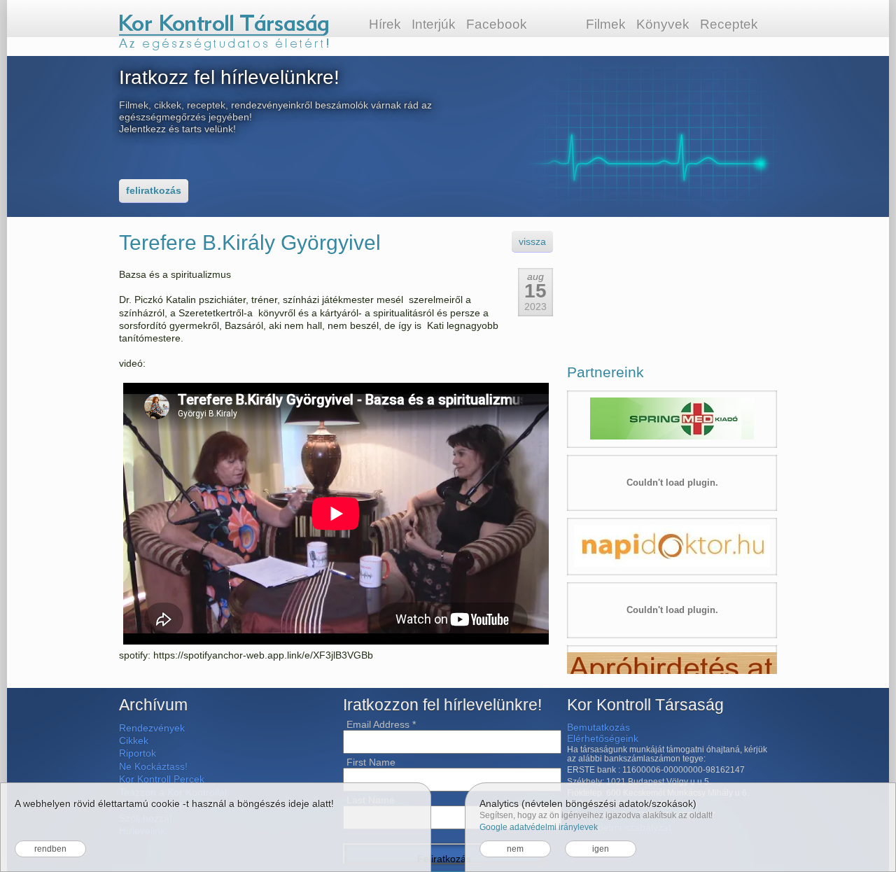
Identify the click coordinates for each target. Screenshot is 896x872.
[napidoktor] (672, 546)
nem (515, 849)
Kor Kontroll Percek (161, 779)
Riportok (137, 753)
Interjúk (434, 24)
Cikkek (133, 740)
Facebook (496, 24)
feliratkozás (153, 190)
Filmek (606, 24)
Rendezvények (152, 727)
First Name (371, 762)
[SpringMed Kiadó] (672, 419)
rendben (50, 849)
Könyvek (663, 24)
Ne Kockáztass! (153, 766)
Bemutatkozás (598, 727)
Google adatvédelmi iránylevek (538, 827)
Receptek (729, 24)
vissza (532, 241)
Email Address (381, 724)
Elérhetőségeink (602, 738)
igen (600, 849)
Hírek (385, 24)
